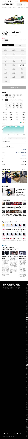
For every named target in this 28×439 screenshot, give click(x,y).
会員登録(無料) (24, 1)
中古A (17, 95)
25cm (14, 101)
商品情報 (8, 146)
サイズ (20, 146)
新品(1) (8, 45)
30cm (14, 105)
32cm (10, 107)
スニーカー (24, 155)
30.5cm (17, 105)
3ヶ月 (23, 138)
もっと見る (24, 169)
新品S (10, 95)
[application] (14, 129)
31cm (21, 105)
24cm (6, 101)
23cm (17, 99)
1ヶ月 (17, 138)
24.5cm (10, 101)
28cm (18, 103)
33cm (18, 107)
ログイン (16, 1)
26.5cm (7, 103)
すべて (7, 95)
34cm (6, 109)
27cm (10, 103)
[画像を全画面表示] (14, 17)
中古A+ (14, 95)
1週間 (11, 138)
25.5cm (17, 101)
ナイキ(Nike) (24, 149)
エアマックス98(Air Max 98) (21, 152)
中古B (21, 95)
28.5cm (21, 103)
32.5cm (14, 107)
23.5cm (21, 99)
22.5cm (14, 99)
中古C (6, 97)
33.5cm (21, 107)
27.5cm (14, 103)
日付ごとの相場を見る (6, 141)
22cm (10, 99)
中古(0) (19, 45)
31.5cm (7, 107)
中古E (13, 97)
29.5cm (10, 105)
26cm (21, 101)
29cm (6, 105)
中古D (10, 97)
